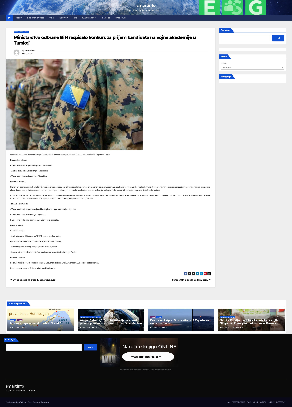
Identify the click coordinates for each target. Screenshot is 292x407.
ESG (75, 18)
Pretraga (225, 30)
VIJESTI (19, 18)
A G (25, 327)
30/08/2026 (86, 327)
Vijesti (98, 317)
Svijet (20, 320)
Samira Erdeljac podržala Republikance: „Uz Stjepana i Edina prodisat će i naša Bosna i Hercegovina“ (249, 323)
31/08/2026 (16, 327)
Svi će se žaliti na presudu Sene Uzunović (33, 280)
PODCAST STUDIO (35, 18)
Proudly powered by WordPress (16, 402)
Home (228, 402)
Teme (51, 18)
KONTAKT (64, 18)
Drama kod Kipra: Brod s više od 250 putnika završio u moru (179, 322)
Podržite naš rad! (252, 402)
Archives (224, 63)
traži (278, 38)
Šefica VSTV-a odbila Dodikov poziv (190, 280)
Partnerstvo (89, 18)
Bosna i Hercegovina (21, 32)
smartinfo (146, 5)
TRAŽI (90, 347)
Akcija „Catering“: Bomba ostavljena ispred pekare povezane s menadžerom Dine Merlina (111, 322)
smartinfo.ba (30, 51)
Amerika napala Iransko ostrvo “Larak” (35, 323)
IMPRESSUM (120, 18)
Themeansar (45, 402)
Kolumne (105, 18)
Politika (13, 320)
